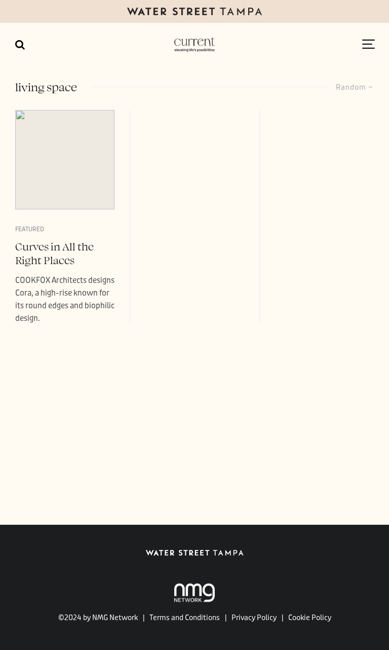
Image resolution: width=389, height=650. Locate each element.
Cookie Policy (309, 617)
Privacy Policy (254, 617)
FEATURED (29, 229)
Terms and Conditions (184, 617)
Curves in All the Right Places (54, 253)
